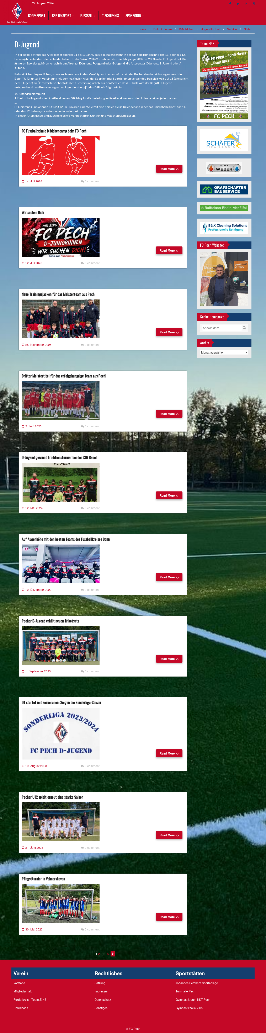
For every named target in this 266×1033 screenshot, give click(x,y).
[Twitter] (237, 3)
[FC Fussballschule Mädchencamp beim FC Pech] (61, 157)
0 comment (92, 181)
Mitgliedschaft (23, 991)
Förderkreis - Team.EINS (30, 999)
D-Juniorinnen (162, 29)
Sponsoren (133, 15)
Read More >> (169, 169)
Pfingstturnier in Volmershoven (43, 878)
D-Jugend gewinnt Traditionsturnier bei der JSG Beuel (59, 457)
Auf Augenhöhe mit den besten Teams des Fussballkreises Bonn (66, 539)
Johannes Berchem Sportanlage (197, 983)
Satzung (100, 983)
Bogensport (36, 15)
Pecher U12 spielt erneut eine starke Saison (52, 797)
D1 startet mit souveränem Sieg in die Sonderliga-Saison (61, 702)
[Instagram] (254, 3)
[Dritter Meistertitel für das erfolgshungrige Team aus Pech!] (61, 402)
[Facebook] (230, 3)
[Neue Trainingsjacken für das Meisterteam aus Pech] (61, 320)
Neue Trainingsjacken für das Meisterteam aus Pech (58, 294)
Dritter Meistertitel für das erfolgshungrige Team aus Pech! (64, 376)
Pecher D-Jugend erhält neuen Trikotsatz (50, 621)
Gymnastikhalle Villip (189, 1008)
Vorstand (19, 983)
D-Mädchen (186, 29)
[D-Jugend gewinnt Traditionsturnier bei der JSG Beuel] (61, 484)
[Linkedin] (246, 3)
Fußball (86, 15)
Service (232, 29)
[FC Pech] (17, 12)
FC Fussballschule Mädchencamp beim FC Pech (54, 131)
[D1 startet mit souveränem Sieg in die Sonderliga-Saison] (61, 735)
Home (142, 29)
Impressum (102, 991)
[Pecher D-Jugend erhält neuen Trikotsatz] (61, 647)
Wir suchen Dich (33, 212)
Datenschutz (103, 999)
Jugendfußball (210, 29)
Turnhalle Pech (185, 991)
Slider (247, 29)
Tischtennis (110, 15)
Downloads (21, 1008)
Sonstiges (101, 1008)
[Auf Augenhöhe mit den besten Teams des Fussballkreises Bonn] (61, 565)
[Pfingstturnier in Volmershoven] (61, 905)
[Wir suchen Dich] (61, 239)
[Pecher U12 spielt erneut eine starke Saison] (61, 823)
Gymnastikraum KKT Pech (193, 999)
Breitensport (61, 15)
